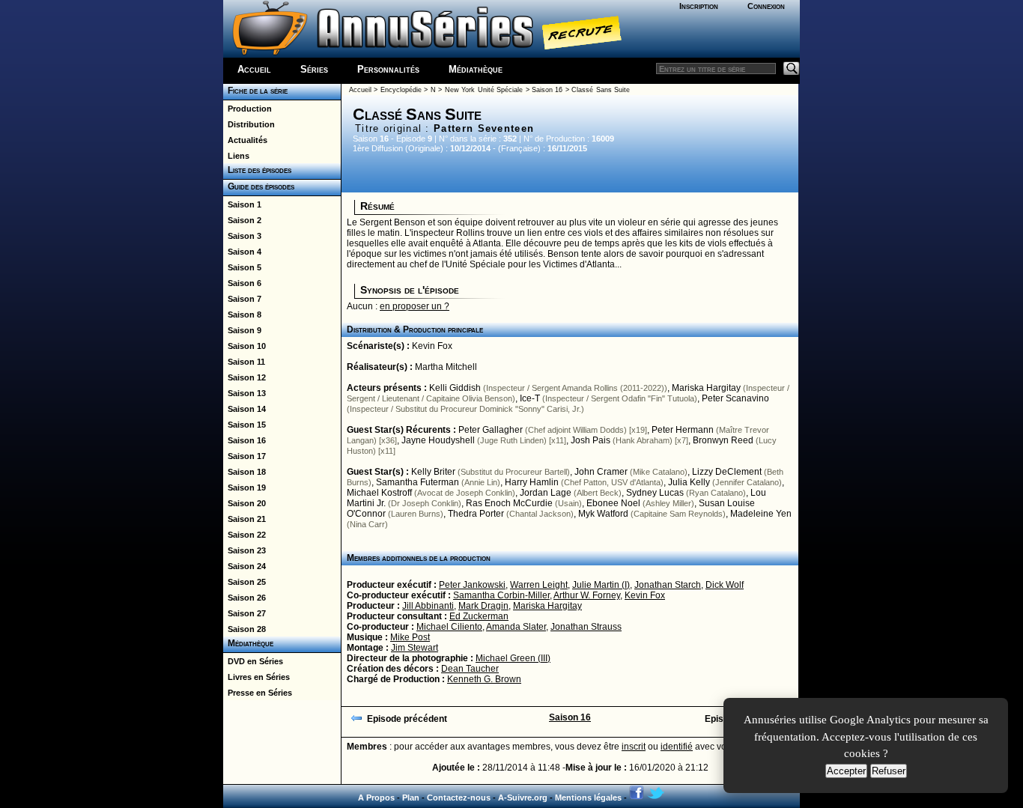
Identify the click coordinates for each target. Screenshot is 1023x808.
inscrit (634, 746)
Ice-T (530, 398)
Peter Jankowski (472, 585)
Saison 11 (244, 361)
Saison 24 (244, 566)
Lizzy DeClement (727, 472)
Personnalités (388, 69)
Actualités (245, 140)
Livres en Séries (256, 676)
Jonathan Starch (667, 585)
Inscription (698, 5)
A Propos (376, 797)
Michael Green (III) (513, 658)
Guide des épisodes (258, 186)
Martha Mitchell (446, 367)
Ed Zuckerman (479, 616)
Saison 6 (242, 283)
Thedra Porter (476, 513)
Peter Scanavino (735, 398)
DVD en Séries (253, 661)
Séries (314, 69)
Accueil (254, 69)
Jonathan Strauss (586, 627)
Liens (236, 155)
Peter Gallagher (490, 430)
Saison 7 (242, 298)
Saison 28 (244, 629)
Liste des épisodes (257, 170)
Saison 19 (244, 487)
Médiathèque (476, 69)
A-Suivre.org (522, 797)
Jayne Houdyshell (438, 440)
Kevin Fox (432, 346)
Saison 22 (244, 534)
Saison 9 (242, 330)
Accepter (846, 771)
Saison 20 (244, 503)
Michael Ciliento (449, 627)
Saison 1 (242, 204)
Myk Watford (603, 513)
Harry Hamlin (532, 482)
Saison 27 (244, 613)
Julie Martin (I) (601, 585)
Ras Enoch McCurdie (509, 503)
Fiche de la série (255, 90)
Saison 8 (242, 314)
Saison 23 (244, 550)
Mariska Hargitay (706, 388)
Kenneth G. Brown (484, 679)
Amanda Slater (516, 627)
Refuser (888, 771)
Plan (410, 797)
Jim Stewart (414, 648)
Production (247, 108)
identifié (677, 746)
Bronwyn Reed (723, 440)
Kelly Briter (433, 472)
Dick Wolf (724, 585)
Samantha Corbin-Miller (501, 595)
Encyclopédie (401, 90)
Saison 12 (244, 377)
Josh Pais (590, 440)
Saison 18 (244, 471)
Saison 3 (242, 235)
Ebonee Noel (613, 503)
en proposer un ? (414, 306)
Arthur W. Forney (586, 595)
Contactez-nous (459, 797)
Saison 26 (244, 597)
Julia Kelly (689, 482)
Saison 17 (244, 456)
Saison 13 (244, 393)
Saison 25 (244, 581)
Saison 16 (244, 440)
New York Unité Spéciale (484, 90)
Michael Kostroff (379, 492)
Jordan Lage (545, 492)
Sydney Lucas (655, 492)
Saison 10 (244, 345)
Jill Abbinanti (428, 606)
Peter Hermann (683, 430)
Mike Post (410, 637)
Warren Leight (539, 585)
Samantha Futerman (417, 482)
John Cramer (601, 472)
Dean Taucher (470, 668)
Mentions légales (588, 797)
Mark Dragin (483, 606)
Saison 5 (242, 267)
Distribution (249, 124)
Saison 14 (244, 408)
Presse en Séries (257, 692)
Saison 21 (244, 518)
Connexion (766, 5)
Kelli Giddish (455, 388)
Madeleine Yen (761, 513)
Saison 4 (242, 251)
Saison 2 (242, 220)
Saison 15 (244, 424)
